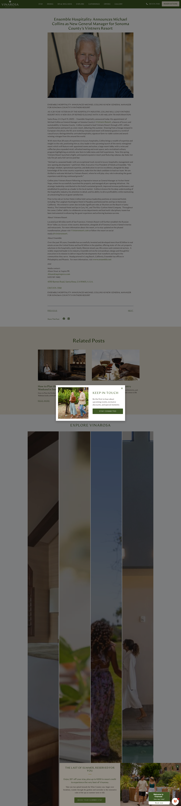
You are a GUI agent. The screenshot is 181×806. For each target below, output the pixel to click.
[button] (122, 388)
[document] (90, 403)
